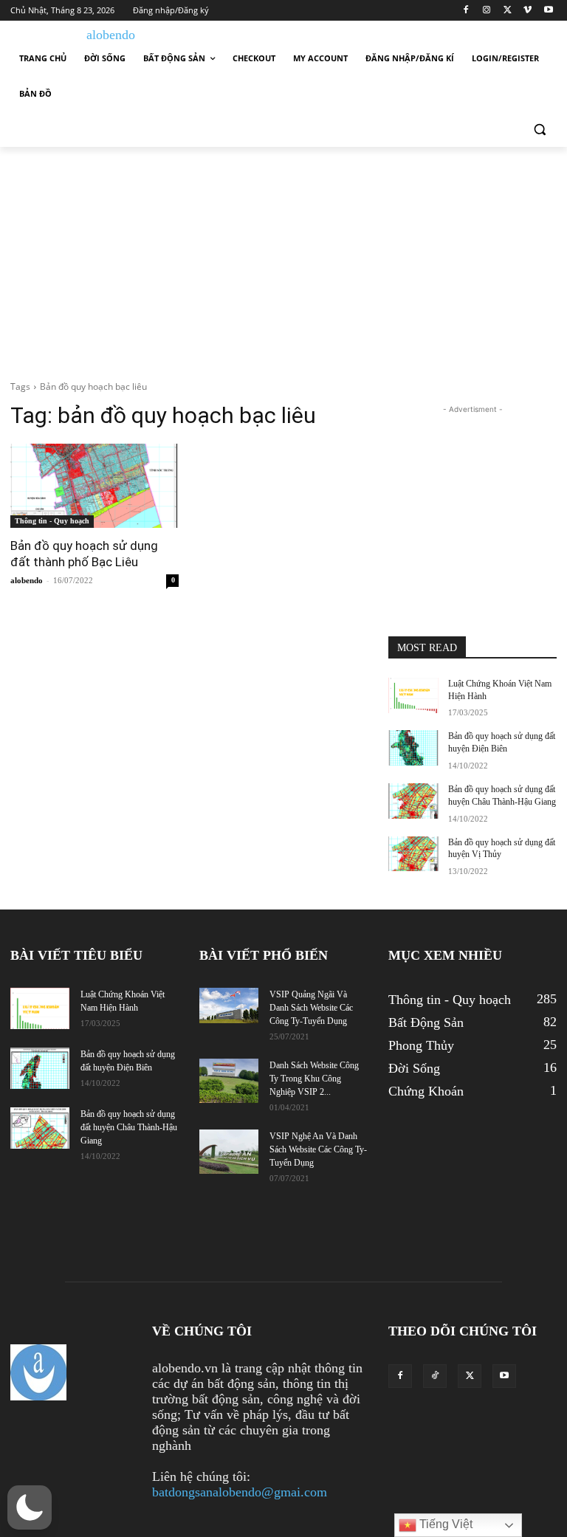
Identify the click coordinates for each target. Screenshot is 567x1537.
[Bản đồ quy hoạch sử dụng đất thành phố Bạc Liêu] (94, 486)
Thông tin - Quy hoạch (52, 521)
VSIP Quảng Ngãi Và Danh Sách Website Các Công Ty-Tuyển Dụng (311, 1007)
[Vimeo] (527, 10)
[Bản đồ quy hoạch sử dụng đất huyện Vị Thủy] (413, 854)
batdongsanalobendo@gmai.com (239, 1492)
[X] (507, 10)
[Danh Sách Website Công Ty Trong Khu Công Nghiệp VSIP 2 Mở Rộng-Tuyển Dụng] (228, 1081)
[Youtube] (548, 10)
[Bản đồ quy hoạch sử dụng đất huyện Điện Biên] (413, 748)
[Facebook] (466, 10)
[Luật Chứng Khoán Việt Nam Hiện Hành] (413, 695)
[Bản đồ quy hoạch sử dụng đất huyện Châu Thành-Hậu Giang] (413, 801)
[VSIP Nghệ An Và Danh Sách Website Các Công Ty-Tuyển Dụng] (228, 1151)
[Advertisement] (283, 257)
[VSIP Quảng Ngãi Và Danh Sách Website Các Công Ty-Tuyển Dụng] (228, 1005)
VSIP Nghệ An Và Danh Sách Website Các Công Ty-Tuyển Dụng (318, 1149)
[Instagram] (486, 10)
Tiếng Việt (444, 1524)
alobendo (26, 580)
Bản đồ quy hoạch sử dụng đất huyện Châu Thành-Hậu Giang (128, 1127)
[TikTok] (435, 1376)
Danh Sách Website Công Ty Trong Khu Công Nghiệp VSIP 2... (314, 1078)
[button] (539, 129)
